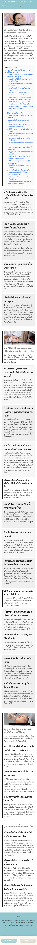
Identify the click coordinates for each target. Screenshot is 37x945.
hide (15, 67)
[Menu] (2, 6)
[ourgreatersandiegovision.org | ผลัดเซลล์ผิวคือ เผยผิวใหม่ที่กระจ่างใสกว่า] (18, 6)
